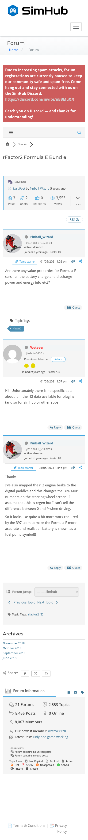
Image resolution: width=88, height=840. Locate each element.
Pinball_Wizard (40, 188)
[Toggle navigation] (76, 26)
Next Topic (46, 602)
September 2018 (14, 653)
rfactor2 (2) (35, 614)
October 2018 (12, 648)
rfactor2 (17, 328)
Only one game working (50, 737)
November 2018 (14, 643)
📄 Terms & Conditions (26, 825)
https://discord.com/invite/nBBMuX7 (39, 99)
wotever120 (57, 731)
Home (14, 50)
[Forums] (7, 144)
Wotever (37, 347)
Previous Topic (23, 602)
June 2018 (9, 658)
